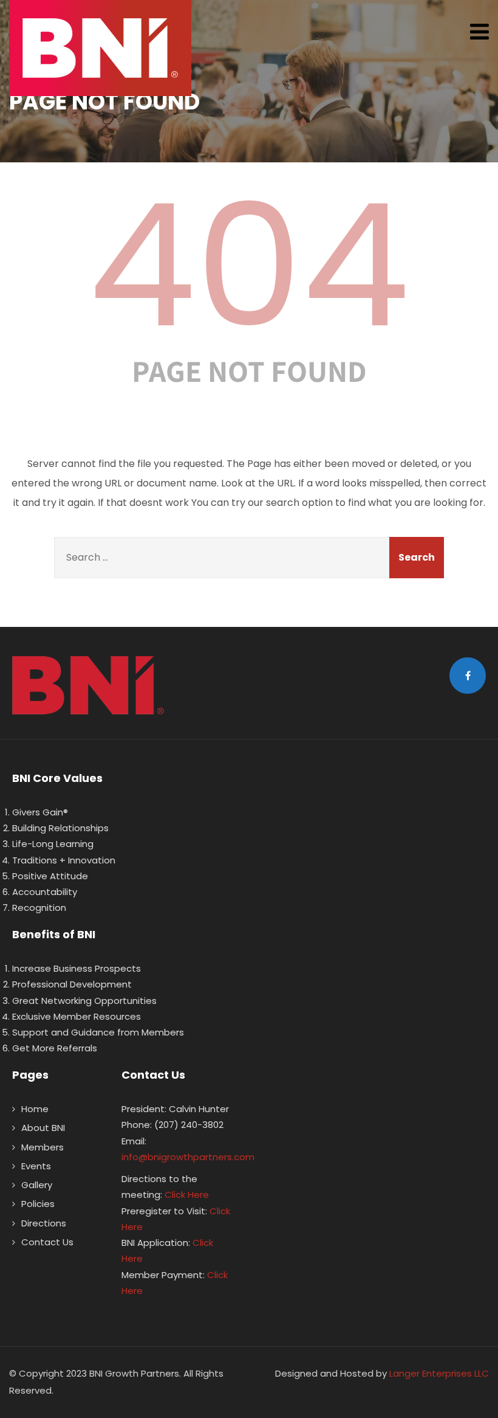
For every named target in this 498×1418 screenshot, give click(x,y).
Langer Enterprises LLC (439, 1373)
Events (36, 1166)
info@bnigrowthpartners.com (187, 1156)
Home (35, 1108)
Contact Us (47, 1242)
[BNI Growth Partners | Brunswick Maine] (100, 48)
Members (42, 1147)
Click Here (187, 1194)
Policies (38, 1203)
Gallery (36, 1184)
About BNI (43, 1127)
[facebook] (467, 675)
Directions (43, 1223)
